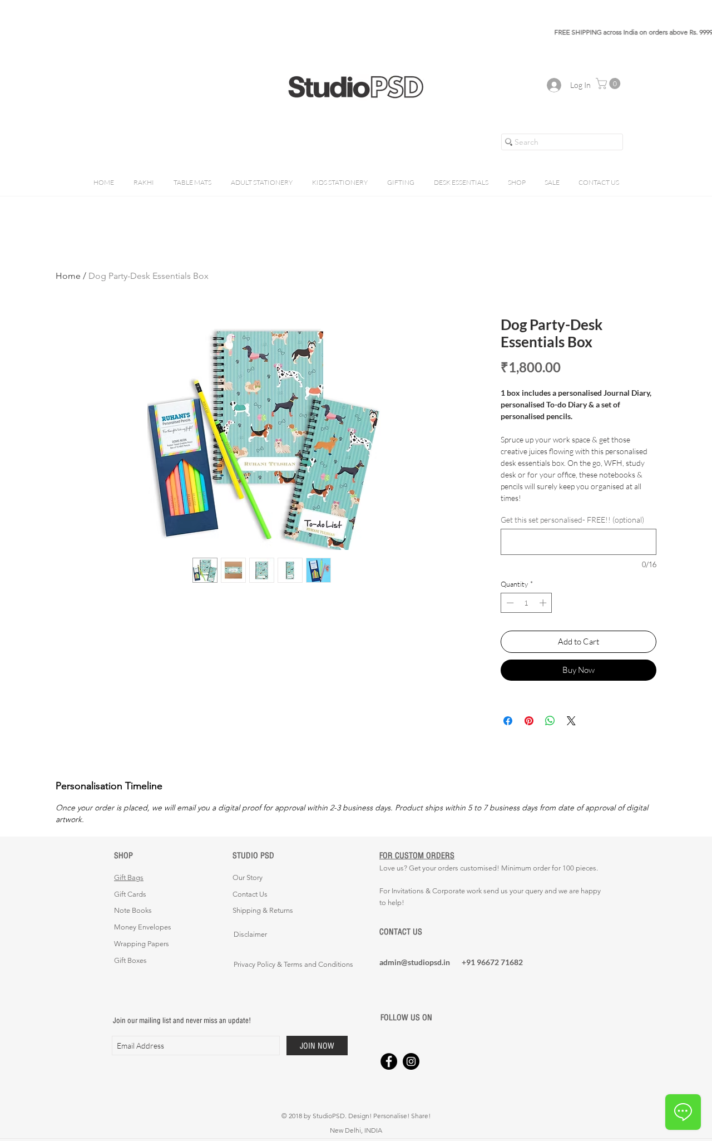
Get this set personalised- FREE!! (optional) (572, 519)
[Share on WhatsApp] (550, 720)
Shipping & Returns (263, 910)
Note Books (133, 910)
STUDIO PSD (253, 855)
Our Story (248, 877)
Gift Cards (130, 894)
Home (68, 276)
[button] (609, 83)
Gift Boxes (130, 960)
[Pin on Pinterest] (529, 720)
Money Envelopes (142, 927)
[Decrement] (509, 602)
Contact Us (250, 894)
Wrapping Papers (141, 944)
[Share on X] (571, 720)
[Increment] (544, 602)
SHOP (123, 855)
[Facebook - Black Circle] (388, 1061)
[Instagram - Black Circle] (411, 1061)
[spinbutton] (526, 602)
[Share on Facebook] (508, 720)
